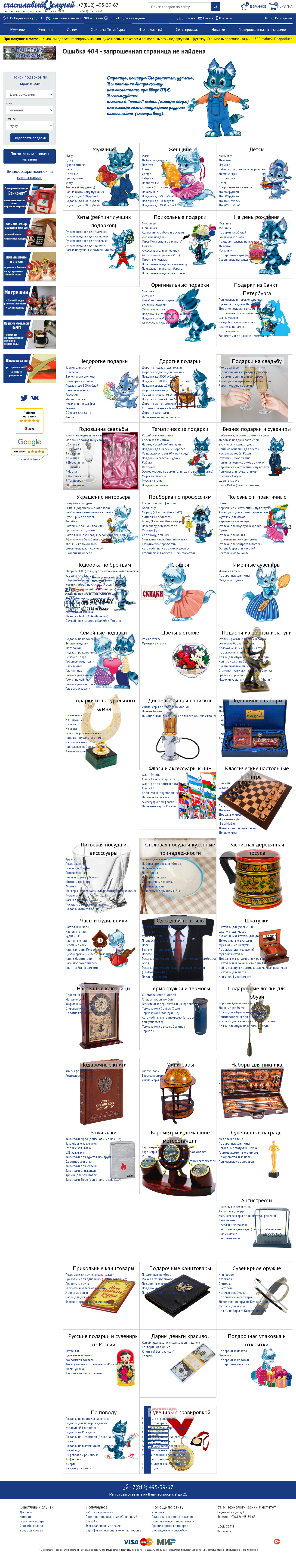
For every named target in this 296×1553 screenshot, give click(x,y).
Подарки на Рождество (81, 1432)
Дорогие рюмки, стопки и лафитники (166, 404)
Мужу (69, 156)
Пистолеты (226, 1288)
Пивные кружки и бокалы (82, 877)
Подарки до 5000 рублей (159, 377)
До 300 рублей (229, 192)
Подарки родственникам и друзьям (89, 652)
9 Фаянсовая (74, 481)
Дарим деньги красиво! (180, 1336)
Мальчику (225, 156)
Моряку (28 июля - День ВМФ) (162, 512)
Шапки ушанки (228, 318)
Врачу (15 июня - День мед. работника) (168, 521)
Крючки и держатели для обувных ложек (247, 1021)
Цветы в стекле (229, 481)
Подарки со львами (155, 485)
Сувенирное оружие (257, 1268)
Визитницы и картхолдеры (237, 444)
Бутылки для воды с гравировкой (164, 1455)
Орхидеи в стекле (154, 643)
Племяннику (73, 666)
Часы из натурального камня (84, 738)
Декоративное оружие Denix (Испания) (245, 1302)
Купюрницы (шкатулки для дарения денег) (248, 936)
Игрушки (224, 165)
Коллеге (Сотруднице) (157, 187)
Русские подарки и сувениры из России (103, 1340)
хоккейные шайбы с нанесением (164, 1437)
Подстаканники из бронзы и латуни (242, 652)
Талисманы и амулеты (80, 377)
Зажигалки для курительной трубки (89, 1157)
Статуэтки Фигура (230, 476)
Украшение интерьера (104, 496)
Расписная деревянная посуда (256, 848)
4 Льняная (72, 458)
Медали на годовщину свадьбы (87, 440)
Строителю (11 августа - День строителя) (169, 553)
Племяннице (73, 670)
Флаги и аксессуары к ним (180, 768)
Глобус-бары (151, 1071)
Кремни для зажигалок (81, 1175)
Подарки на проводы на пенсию (87, 1419)
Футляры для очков (232, 517)
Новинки (218, 29)
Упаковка (157, 1512)
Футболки (148, 932)
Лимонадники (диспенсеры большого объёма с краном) (180, 716)
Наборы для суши (154, 877)
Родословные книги (79, 1076)
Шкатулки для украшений (236, 927)
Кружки (70, 859)
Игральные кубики (231, 819)
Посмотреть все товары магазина (29, 156)
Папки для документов (81, 1297)
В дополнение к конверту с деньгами (244, 372)
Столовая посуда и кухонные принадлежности (180, 848)
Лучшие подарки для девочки (86, 245)
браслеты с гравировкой (158, 1441)
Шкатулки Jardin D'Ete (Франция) (86, 616)
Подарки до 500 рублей (81, 196)
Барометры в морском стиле (161, 1165)
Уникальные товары (155, 309)
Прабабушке (150, 183)
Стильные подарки (154, 305)
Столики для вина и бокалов (161, 408)
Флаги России (151, 775)
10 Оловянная (75, 485)
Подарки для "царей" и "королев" (164, 449)
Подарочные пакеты (233, 1351)
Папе (68, 169)
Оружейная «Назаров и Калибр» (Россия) (93, 621)
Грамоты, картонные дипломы (239, 1153)
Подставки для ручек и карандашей (89, 1275)
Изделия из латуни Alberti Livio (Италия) (92, 594)
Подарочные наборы (256, 700)
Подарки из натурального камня (103, 704)
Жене (145, 169)
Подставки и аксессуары (235, 1297)
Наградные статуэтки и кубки (238, 1148)
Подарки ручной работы (158, 318)
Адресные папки (76, 1293)
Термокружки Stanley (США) (84, 607)
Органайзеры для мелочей (237, 548)
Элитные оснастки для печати (239, 449)
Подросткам (227, 178)
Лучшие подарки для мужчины (86, 232)
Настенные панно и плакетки (161, 417)
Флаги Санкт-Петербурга (158, 779)
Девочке (225, 160)
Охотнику (148, 467)
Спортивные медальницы (236, 187)
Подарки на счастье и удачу (161, 458)
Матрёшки (72, 1351)
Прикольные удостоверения (238, 1162)
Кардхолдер (151, 1468)
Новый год (72, 1450)
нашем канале (29, 177)
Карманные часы (76, 941)
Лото (222, 806)
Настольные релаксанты (235, 1207)
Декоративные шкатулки (235, 941)
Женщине (45, 29)
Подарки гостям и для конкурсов (241, 377)
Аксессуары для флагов (158, 802)
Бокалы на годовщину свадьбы (86, 435)
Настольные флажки (155, 797)
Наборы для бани (231, 720)
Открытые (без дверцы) (81, 1008)
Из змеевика (73, 715)
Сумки (223, 530)
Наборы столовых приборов (161, 864)
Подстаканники (229, 331)
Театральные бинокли (234, 553)
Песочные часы (75, 945)
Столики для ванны (232, 535)
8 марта (70, 1464)
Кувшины (71, 895)
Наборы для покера (232, 743)
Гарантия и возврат (33, 1521)
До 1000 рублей (229, 201)
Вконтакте (224, 1531)
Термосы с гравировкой (158, 1459)
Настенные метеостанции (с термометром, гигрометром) (179, 1161)
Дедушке (71, 174)
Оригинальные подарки (180, 284)
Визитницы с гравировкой (159, 1446)
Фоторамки (73, 648)
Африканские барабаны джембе (87, 539)
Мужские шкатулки (231, 954)
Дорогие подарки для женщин (163, 372)
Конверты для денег (156, 1347)
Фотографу (149, 530)
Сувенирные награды (233, 260)
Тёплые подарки (76, 643)
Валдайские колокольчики (237, 322)
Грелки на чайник (77, 680)
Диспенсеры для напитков (180, 700)
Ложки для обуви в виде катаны (241, 1012)
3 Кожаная (72, 453)
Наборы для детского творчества (242, 169)
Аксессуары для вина (233, 738)
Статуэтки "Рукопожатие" (235, 458)
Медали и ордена (231, 580)
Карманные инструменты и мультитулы (244, 467)
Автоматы (225, 1279)
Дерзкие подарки (154, 237)
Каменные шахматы (78, 751)
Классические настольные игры (257, 772)
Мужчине (17, 29)
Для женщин (227, 711)
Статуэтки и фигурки (78, 503)
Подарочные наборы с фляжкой (241, 729)
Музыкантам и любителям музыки (164, 539)
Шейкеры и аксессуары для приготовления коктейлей (101, 891)
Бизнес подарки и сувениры (257, 428)
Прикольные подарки (180, 217)
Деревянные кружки (232, 859)
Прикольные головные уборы (162, 927)
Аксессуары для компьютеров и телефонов (248, 512)
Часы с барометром (78, 959)
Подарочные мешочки (234, 1364)
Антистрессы (256, 1200)
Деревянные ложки (78, 1355)
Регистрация (284, 18)
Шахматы (225, 783)
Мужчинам (149, 223)
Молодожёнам (229, 367)
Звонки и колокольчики (81, 544)
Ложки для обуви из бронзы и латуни (244, 657)
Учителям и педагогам (157, 517)
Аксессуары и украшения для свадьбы (245, 381)
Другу (69, 160)
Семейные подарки (103, 632)
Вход (269, 18)
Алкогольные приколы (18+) (161, 255)
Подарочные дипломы (234, 576)
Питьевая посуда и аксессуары (103, 848)
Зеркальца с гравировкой (159, 1419)
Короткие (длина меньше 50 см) (240, 1003)
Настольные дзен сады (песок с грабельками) (96, 535)
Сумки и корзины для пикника (239, 1080)
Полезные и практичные (257, 496)
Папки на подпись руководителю (241, 462)
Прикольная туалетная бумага (162, 269)
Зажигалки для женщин (81, 1171)
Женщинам (149, 228)
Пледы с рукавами (77, 689)
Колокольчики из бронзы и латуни (242, 648)
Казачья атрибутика (232, 1293)
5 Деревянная (75, 462)
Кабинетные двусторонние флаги (165, 793)
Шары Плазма (228, 1234)
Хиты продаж (187, 29)
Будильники (73, 936)
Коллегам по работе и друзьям (163, 232)
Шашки (223, 787)
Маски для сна (75, 399)
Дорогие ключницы (155, 390)
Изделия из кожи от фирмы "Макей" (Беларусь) (173, 395)
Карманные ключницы (234, 521)
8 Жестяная (73, 476)
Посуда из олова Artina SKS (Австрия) (167, 399)
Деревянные (74, 995)
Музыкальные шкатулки (234, 945)
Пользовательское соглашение (172, 1517)
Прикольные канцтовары (103, 1268)
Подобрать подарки (29, 138)
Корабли (71, 521)
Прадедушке (74, 178)
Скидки (180, 564)
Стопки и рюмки (75, 873)
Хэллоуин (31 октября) (80, 1428)
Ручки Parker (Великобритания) (239, 485)
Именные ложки (229, 571)
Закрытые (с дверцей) (80, 1004)
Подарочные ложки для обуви (257, 992)
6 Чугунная (72, 467)
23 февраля (73, 1459)
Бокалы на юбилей (231, 237)
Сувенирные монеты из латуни (239, 666)
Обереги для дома (78, 413)
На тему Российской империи (161, 444)
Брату (69, 183)
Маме (145, 156)
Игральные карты (230, 797)
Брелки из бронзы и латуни (237, 675)
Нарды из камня (76, 742)
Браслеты (71, 372)
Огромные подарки (155, 260)
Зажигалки (104, 1132)
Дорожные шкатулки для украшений (243, 959)
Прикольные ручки (77, 1284)
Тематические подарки (180, 428)
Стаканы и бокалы (77, 868)
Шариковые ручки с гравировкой (164, 1428)
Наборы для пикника (256, 1064)
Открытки (225, 1355)
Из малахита (73, 720)
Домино (224, 810)
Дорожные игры (230, 815)
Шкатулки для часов (232, 932)
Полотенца (149, 954)
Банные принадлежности (159, 950)
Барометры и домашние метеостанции (244, 336)
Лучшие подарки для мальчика (86, 241)
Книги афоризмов (77, 1071)
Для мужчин (227, 707)
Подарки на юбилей (232, 232)
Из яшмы (71, 724)
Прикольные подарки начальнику (164, 264)
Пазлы (223, 183)
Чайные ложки (152, 868)
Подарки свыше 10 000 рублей (162, 386)
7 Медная (71, 471)
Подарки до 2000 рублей (82, 205)
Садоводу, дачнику (155, 535)
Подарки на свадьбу (257, 361)
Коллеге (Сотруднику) (80, 187)
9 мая (69, 1441)
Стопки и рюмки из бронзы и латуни (243, 639)
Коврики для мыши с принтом (162, 1464)
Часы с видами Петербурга (83, 950)
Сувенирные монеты (79, 381)
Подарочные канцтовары (180, 1268)
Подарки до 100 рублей (81, 386)
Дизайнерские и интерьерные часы (89, 954)
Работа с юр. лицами (99, 1512)
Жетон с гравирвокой (156, 1423)
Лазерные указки (76, 390)
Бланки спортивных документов (87, 1302)
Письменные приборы (157, 1275)
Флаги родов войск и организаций (165, 784)
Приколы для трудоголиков (238, 471)
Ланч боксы (150, 873)
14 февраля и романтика (82, 1455)
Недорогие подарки (103, 361)
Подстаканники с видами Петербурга (244, 313)
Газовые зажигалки (78, 1148)
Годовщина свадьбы (103, 428)
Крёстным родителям (79, 661)
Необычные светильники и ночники (89, 512)
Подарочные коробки (234, 1360)
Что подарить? (151, 29)
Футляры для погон (232, 1306)
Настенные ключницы (103, 988)
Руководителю (75, 165)
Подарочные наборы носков (238, 716)
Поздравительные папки (235, 241)
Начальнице (150, 192)
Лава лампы (227, 1220)
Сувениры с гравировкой (180, 1412)
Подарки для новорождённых (86, 1423)
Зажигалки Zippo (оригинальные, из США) (93, 1139)
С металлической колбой (159, 995)
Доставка (188, 18)
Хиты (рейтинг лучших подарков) (104, 221)
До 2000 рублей (229, 205)
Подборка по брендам (103, 564)
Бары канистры (152, 1076)
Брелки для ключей (78, 367)
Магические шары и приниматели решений (247, 1216)
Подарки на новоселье (81, 639)
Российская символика (157, 435)
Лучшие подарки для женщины (86, 236)
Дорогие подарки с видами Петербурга (246, 309)
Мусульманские (152, 481)
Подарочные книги (103, 1064)
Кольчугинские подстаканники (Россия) (92, 598)
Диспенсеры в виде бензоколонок (165, 707)
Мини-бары (180, 1064)
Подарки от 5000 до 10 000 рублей (165, 381)
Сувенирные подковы (80, 517)
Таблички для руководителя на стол (244, 435)
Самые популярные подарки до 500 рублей (95, 250)
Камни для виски (76, 900)
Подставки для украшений (237, 950)
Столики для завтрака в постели (240, 544)
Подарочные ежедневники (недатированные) (173, 1284)
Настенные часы (76, 932)
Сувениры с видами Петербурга (240, 304)
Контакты (225, 18)
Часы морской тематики (81, 963)
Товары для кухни (154, 859)
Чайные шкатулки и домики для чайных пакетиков (253, 968)
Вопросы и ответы (32, 1530)
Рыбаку (147, 462)
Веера (69, 417)
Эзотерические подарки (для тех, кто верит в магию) (177, 471)
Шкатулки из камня (231, 327)
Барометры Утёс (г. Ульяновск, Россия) (90, 603)
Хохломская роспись (79, 612)
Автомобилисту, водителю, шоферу (166, 548)
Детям (72, 29)
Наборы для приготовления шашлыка (244, 734)
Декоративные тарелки (157, 882)
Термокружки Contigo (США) (161, 1008)
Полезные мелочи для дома (238, 539)
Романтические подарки (235, 386)
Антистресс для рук (232, 1211)
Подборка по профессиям (180, 496)
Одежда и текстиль (180, 920)
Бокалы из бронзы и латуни (237, 643)
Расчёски (71, 395)
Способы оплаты (31, 1526)
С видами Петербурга (108, 29)
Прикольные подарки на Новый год (166, 273)
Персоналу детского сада (159, 526)
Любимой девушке (154, 160)
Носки (146, 945)
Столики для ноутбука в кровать (240, 526)
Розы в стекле (151, 639)
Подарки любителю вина (82, 909)
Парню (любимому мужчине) (84, 192)
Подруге (148, 165)
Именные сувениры (257, 564)
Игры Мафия (227, 824)
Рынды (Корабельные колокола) (87, 508)
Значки (70, 408)
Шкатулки (257, 920)
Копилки (147, 1356)
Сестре (146, 174)
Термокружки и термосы (180, 988)
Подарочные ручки (155, 1288)
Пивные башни (152, 711)
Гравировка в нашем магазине (262, 29)
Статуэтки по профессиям (159, 503)
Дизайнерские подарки (158, 300)
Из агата (71, 729)
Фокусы (147, 246)
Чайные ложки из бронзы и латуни (242, 661)
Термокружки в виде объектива (163, 1027)
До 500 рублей (229, 196)
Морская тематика (154, 476)
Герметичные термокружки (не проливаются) (172, 1004)
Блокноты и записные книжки (85, 1288)
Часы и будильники (103, 920)
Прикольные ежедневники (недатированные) (96, 1279)
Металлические (75, 999)
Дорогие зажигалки (155, 413)
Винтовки (225, 1284)
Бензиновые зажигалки (81, 1144)
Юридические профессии (159, 544)
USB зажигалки (75, 1153)
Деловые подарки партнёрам (239, 440)
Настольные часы (77, 927)
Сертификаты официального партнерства (113, 1530)
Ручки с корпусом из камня (83, 733)
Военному (149, 508)
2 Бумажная (73, 449)
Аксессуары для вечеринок (160, 251)
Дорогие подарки (180, 361)
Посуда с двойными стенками (85, 904)
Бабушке (147, 178)
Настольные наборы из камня (85, 747)
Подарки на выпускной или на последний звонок (98, 1446)
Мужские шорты (152, 936)
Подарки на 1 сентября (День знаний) (91, 1437)
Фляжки (70, 886)
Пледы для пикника (232, 1085)
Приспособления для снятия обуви (243, 1017)
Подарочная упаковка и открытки (257, 1340)
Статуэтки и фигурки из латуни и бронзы (245, 670)
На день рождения (257, 217)
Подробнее (283, 38)
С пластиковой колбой (157, 999)
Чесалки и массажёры (80, 404)
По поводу (104, 1412)
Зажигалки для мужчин (81, 1166)
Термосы (148, 1031)
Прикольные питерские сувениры (241, 300)
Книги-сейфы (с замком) (81, 968)
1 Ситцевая (72, 444)
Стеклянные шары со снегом (84, 548)
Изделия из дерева (78, 553)
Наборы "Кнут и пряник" (234, 725)
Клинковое (226, 1275)
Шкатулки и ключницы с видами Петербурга (248, 963)
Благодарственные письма (103, 1526)
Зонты (223, 503)
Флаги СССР (150, 788)
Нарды (223, 792)
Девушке (148, 296)
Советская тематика (155, 440)
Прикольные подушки (80, 530)
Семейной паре (75, 657)
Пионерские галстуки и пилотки (163, 941)
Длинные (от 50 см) (232, 1008)
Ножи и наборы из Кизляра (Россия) (89, 585)
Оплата (208, 18)
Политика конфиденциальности (172, 1521)
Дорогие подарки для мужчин (162, 367)
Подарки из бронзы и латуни (257, 632)
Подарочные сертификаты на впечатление (248, 255)
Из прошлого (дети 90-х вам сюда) (165, 453)
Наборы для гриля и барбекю (239, 1076)
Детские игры (228, 174)
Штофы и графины (77, 882)
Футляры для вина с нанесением (164, 1450)
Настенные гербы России (236, 453)
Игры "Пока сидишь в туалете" (162, 241)
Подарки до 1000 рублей (82, 201)
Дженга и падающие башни (237, 828)
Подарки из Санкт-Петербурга (257, 289)
